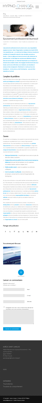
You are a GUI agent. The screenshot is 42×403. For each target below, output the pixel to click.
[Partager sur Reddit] (32, 231)
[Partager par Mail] (36, 231)
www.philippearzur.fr (8, 400)
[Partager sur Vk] (27, 231)
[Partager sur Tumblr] (23, 231)
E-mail (29, 295)
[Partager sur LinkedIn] (19, 231)
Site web (29, 301)
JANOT (5, 44)
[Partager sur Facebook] (5, 231)
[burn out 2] (18, 30)
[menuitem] (32, 7)
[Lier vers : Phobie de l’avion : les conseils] (12, 255)
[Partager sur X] (10, 231)
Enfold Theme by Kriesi (19, 400)
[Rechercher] (32, 7)
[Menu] (36, 7)
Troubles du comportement (28, 41)
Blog (4, 14)
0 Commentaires (14, 41)
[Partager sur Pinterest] (14, 231)
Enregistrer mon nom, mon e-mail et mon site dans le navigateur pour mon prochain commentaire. (19, 308)
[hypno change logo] (17, 7)
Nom (28, 289)
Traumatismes (8, 384)
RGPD (5, 369)
